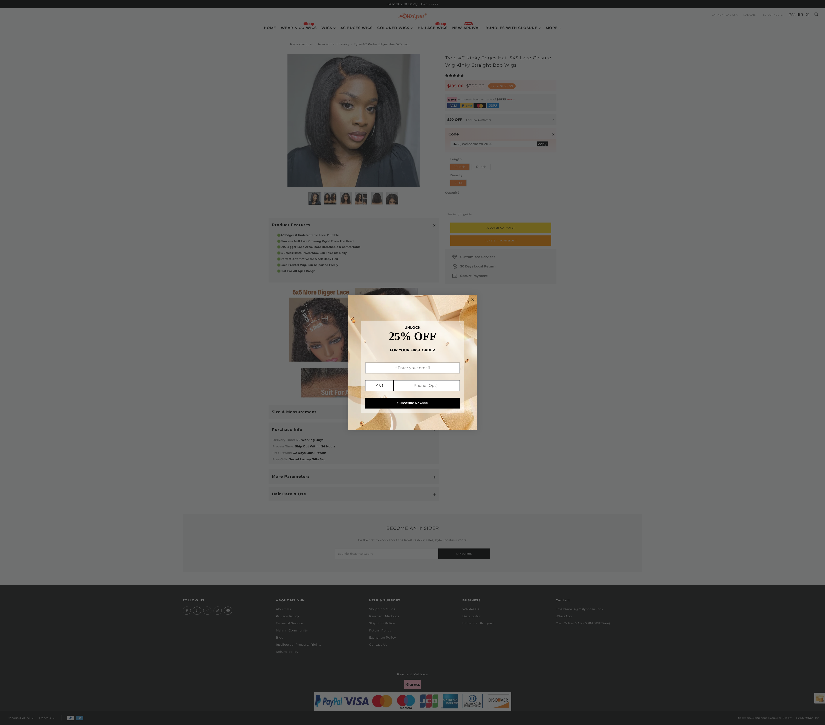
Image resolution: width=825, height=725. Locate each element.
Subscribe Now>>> (412, 403)
